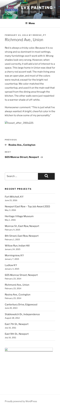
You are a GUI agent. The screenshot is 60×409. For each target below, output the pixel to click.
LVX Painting (37, 7)
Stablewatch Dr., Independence (22, 314)
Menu (32, 23)
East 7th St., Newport (16, 324)
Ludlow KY (11, 265)
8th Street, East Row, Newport (22, 235)
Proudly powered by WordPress (21, 401)
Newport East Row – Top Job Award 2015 (27, 206)
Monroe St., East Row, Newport (22, 226)
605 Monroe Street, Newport (21, 275)
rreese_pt (39, 35)
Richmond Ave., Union (17, 284)
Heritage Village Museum (19, 216)
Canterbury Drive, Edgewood (21, 304)
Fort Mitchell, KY (14, 196)
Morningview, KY (14, 255)
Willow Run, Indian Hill (17, 245)
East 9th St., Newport (17, 333)
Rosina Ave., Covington (17, 294)
